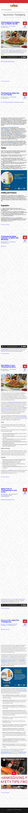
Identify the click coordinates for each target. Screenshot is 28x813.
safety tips (12, 218)
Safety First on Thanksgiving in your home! (9, 490)
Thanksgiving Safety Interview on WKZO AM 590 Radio (9, 238)
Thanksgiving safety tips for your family (10, 93)
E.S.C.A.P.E (16, 348)
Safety (3, 26)
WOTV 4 (6, 97)
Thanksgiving (12, 26)
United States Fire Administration (14, 402)
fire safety (15, 624)
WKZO (6, 26)
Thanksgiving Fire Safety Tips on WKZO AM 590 (10, 23)
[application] (14, 57)
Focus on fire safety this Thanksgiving (10, 621)
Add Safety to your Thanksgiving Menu (8, 366)
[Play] (2, 57)
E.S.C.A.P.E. (3, 50)
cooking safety (13, 494)
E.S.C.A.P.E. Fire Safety (22, 417)
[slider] (24, 57)
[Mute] (21, 57)
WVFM (6, 494)
